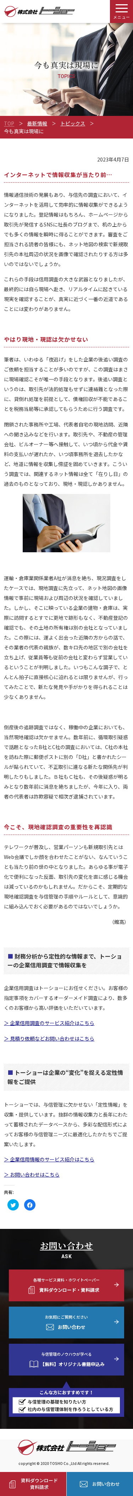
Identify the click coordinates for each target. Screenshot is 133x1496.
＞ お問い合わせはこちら (32, 1174)
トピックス (72, 123)
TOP (9, 123)
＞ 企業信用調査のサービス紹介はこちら (49, 1022)
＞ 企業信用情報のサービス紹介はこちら (49, 1159)
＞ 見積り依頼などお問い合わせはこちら (49, 1038)
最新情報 (37, 123)
